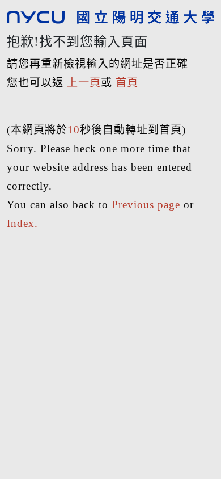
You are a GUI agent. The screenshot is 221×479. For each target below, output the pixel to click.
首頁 (127, 83)
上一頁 (84, 83)
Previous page (146, 205)
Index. (22, 223)
